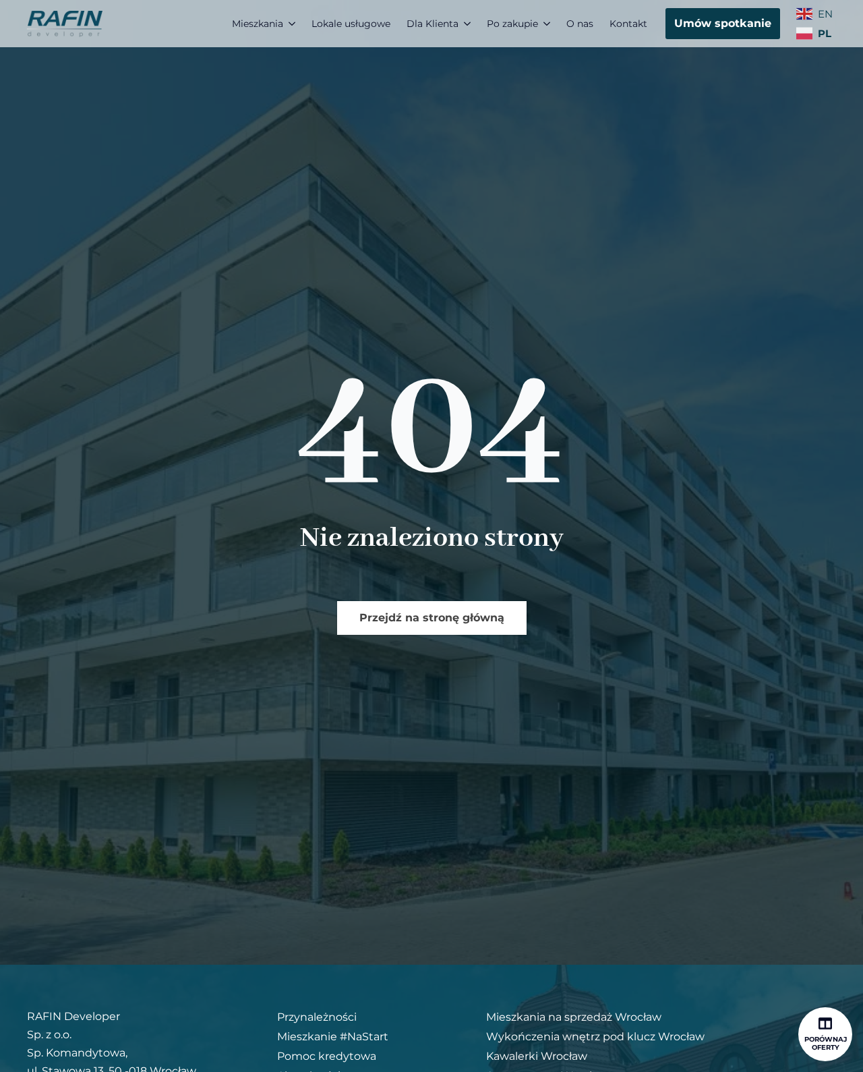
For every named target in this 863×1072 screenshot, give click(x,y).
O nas (579, 24)
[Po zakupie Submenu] (548, 23)
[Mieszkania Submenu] (293, 23)
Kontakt (628, 24)
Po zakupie (512, 24)
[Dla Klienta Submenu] (468, 23)
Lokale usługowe (350, 24)
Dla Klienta (432, 24)
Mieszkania (257, 24)
